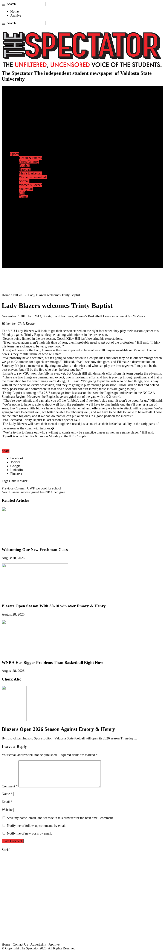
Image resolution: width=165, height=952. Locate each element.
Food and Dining (30, 142)
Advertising (38, 944)
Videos (23, 220)
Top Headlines (63, 316)
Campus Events (29, 134)
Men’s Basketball (30, 173)
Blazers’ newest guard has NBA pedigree (33, 492)
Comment (10, 786)
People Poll (26, 119)
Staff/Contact (19, 247)
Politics (24, 103)
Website (7, 810)
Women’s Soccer (30, 185)
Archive (15, 15)
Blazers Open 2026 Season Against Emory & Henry (58, 729)
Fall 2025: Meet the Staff (36, 254)
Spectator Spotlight (32, 150)
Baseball (25, 169)
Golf (22, 192)
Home (14, 11)
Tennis (23, 196)
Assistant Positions (31, 258)
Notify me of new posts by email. (29, 833)
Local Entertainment (32, 216)
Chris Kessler (18, 481)
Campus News (29, 138)
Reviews (25, 208)
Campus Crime (29, 100)
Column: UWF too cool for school (31, 488)
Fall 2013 (19, 295)
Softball (24, 181)
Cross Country (29, 162)
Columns (25, 123)
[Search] (3, 5)
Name (7, 794)
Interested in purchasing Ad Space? (43, 266)
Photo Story (27, 235)
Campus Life (19, 131)
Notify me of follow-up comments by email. (36, 825)
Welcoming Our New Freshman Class (35, 549)
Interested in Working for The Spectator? (46, 262)
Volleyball (26, 189)
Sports (14, 154)
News (14, 96)
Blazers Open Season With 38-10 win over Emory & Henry (54, 606)
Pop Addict (26, 212)
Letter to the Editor (31, 127)
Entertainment (19, 200)
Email (7, 802)
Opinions (16, 111)
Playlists (24, 223)
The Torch (17, 239)
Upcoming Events (22, 243)
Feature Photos (29, 231)
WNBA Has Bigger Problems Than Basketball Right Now (52, 662)
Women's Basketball (88, 316)
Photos (15, 227)
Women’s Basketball (33, 177)
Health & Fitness (30, 158)
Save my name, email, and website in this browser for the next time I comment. (60, 818)
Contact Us (26, 251)
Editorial (25, 115)
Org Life (25, 146)
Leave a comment (115, 316)
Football (24, 165)
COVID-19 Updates (33, 107)
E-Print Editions (21, 92)
